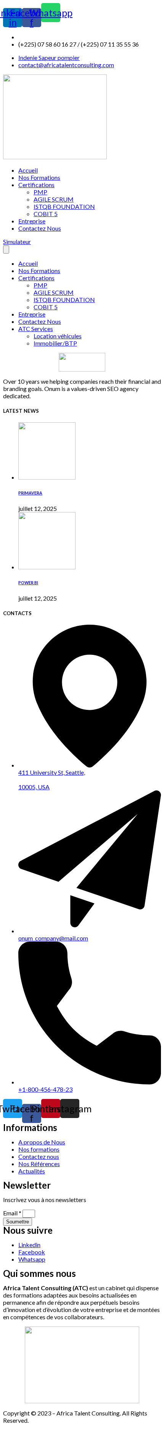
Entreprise (31, 221)
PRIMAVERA (30, 492)
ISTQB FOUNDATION (64, 206)
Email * (13, 1213)
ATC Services (35, 328)
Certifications (36, 184)
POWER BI (28, 582)
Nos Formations (39, 177)
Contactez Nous (39, 228)
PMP (40, 192)
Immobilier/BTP (55, 343)
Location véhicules (58, 335)
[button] (17, 241)
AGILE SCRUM (54, 199)
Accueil (28, 170)
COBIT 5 (46, 213)
